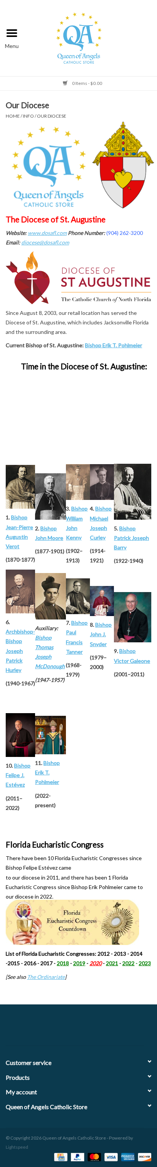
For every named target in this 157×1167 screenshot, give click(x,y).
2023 (145, 963)
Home (13, 116)
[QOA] (90, 37)
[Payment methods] (59, 1156)
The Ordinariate (46, 977)
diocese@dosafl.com (45, 242)
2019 (79, 963)
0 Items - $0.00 (86, 83)
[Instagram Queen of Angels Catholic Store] (105, 1028)
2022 (128, 963)
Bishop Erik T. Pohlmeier (113, 345)
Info (28, 116)
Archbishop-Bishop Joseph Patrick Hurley (20, 650)
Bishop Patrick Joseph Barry (131, 538)
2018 (63, 963)
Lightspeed (17, 1147)
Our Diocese (51, 116)
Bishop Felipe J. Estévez (18, 775)
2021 (112, 963)
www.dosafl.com (47, 233)
